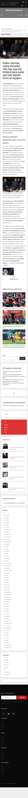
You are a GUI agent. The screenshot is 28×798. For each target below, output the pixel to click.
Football (6, 667)
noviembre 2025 (7, 536)
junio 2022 (6, 635)
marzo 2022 (6, 642)
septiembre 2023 (7, 599)
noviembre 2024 (7, 565)
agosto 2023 (6, 601)
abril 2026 (6, 524)
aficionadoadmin (12, 52)
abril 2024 (6, 582)
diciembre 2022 (7, 621)
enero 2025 (6, 560)
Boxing (5, 427)
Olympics (6, 424)
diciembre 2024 (7, 563)
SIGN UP (22, 697)
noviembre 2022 (7, 623)
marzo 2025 (6, 556)
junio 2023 (6, 606)
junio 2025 (6, 548)
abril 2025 (6, 553)
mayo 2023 (6, 609)
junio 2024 (6, 577)
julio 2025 (6, 546)
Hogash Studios (12, 783)
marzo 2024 (6, 585)
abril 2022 (6, 640)
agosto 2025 (6, 544)
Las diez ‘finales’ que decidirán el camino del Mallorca (14, 308)
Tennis (5, 429)
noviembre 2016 (7, 647)
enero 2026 (6, 532)
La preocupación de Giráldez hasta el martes (12, 374)
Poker (5, 432)
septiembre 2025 (7, 541)
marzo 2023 (6, 614)
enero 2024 (6, 589)
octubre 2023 (7, 597)
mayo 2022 (6, 638)
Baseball (6, 660)
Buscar (4, 355)
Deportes (6, 664)
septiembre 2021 (7, 645)
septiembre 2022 (7, 628)
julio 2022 (6, 633)
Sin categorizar (7, 672)
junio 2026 (6, 520)
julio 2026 (6, 517)
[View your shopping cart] (25, 15)
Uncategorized (7, 674)
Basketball (6, 662)
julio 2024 (6, 575)
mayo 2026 (6, 522)
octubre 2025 (7, 539)
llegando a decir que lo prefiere (11, 170)
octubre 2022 (7, 626)
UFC (5, 422)
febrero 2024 (7, 587)
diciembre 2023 (7, 592)
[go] (23, 414)
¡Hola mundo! (21, 405)
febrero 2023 (7, 616)
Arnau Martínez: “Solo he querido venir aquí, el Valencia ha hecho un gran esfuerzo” (17, 474)
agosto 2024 (6, 573)
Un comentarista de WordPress (9, 405)
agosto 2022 (6, 630)
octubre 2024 (7, 568)
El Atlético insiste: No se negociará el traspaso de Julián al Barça (16, 484)
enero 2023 (6, 618)
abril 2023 (6, 611)
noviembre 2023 (7, 594)
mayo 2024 (6, 580)
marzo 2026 (6, 527)
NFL (5, 669)
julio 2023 (6, 604)
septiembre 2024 (7, 570)
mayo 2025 (6, 551)
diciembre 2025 (7, 534)
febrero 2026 (7, 529)
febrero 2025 (7, 558)
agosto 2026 (6, 515)
